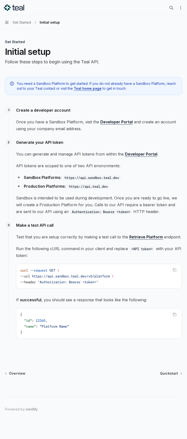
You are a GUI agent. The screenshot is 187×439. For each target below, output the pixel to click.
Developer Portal (116, 121)
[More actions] (180, 7)
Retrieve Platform (146, 236)
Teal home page (88, 88)
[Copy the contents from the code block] (174, 270)
